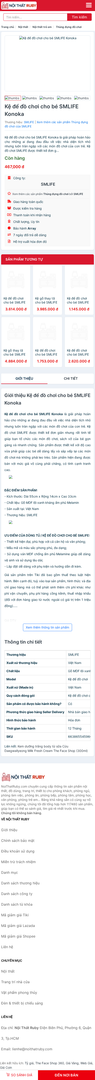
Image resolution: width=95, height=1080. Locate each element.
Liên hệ (7, 947)
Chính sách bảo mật (17, 840)
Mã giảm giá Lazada (18, 925)
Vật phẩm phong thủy (19, 992)
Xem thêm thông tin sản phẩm (47, 627)
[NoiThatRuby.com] (25, 5)
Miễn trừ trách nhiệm (18, 862)
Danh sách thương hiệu (20, 883)
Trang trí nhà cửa (15, 982)
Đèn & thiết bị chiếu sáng (22, 1003)
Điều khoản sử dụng (17, 851)
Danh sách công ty (16, 893)
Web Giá (86, 1063)
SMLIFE (29, 122)
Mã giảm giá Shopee (18, 936)
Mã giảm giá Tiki (15, 915)
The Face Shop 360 (49, 1063)
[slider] (13, 98)
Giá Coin (6, 1067)
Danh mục (9, 872)
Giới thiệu (24, 378)
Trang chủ (7, 27)
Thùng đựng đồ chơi (69, 27)
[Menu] (89, 5)
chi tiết (71, 378)
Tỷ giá (29, 1063)
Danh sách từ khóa (16, 904)
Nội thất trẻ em (42, 27)
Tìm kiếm (79, 17)
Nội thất (23, 27)
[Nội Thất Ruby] (23, 777)
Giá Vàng (72, 1063)
